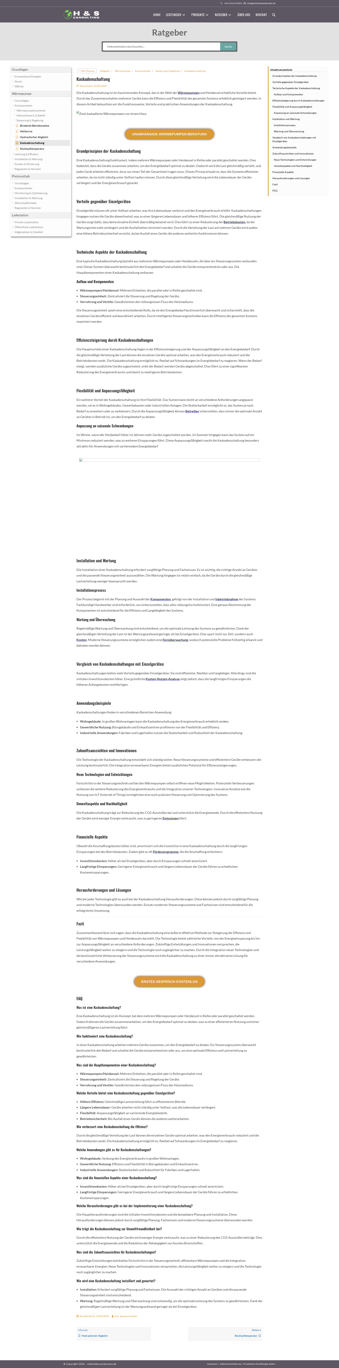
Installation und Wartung (286, 118)
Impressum (212, 1364)
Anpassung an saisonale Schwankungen (295, 112)
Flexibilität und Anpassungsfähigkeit (292, 106)
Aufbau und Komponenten (288, 94)
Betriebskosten (234, 222)
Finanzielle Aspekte (283, 172)
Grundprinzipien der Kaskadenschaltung (294, 75)
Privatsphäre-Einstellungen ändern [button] (259, 1364)
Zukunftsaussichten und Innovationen (293, 153)
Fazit (275, 184)
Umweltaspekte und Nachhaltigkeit (293, 165)
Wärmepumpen (189, 93)
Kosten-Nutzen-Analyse (163, 679)
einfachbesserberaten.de (101, 1364)
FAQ (274, 190)
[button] (40, 69)
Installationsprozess (285, 125)
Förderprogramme (166, 852)
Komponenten (160, 599)
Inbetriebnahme (226, 599)
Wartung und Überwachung (289, 131)
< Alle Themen (87, 70)
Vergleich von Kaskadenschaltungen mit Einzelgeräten (294, 139)
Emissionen (171, 818)
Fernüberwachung (175, 640)
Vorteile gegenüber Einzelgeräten (290, 82)
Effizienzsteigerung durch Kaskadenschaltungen (298, 100)
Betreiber (192, 411)
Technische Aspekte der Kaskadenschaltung (296, 88)
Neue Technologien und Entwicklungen (295, 159)
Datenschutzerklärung (230, 1364)
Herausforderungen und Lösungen (291, 178)
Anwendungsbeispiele (284, 147)
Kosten (81, 640)
